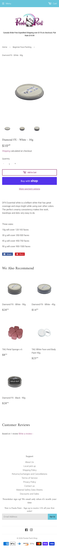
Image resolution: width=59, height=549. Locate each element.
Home (4, 47)
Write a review (25, 433)
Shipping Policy (30, 470)
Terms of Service (30, 478)
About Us (29, 462)
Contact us (29, 486)
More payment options (29, 189)
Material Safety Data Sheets (29, 490)
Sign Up (52, 517)
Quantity (6, 159)
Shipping (6, 151)
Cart (54, 3)
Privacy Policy (29, 482)
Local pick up (29, 466)
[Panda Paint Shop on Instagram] (31, 530)
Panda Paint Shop (30, 538)
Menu (8, 3)
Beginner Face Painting (22, 47)
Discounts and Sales (29, 494)
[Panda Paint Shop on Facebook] (26, 530)
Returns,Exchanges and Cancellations (29, 474)
